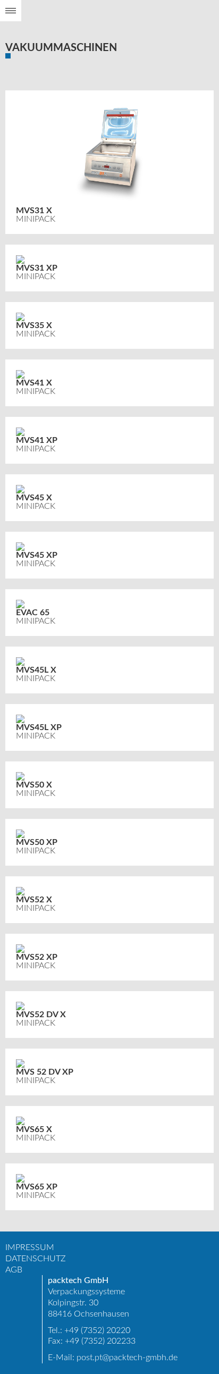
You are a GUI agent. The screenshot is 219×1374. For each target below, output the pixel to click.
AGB (13, 1270)
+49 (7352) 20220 (97, 1330)
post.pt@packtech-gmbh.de (127, 1357)
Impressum (29, 1247)
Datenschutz (35, 1258)
